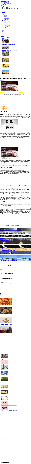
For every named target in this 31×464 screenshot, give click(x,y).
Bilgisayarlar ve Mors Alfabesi (4, 108)
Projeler (3, 30)
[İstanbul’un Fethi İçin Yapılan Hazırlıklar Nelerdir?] (5, 73)
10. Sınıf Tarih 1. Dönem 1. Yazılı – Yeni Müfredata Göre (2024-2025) (9, 410)
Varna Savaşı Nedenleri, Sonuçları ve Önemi (8, 44)
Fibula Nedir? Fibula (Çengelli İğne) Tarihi (5, 1)
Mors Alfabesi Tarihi (3, 106)
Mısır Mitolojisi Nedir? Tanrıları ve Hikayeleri (8, 250)
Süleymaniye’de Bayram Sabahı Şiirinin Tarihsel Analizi (7, 358)
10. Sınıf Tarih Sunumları (6, 24)
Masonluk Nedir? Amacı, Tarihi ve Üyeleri (6, 324)
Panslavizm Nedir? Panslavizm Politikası (5, 2)
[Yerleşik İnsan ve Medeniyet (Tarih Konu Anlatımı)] (5, 67)
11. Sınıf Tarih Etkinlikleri (6, 27)
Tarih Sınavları (2, 438)
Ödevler (3, 28)
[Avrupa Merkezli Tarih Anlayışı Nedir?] (4, 381)
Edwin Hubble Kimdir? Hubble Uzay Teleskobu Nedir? (9, 247)
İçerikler (2, 14)
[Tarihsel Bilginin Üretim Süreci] (4, 375)
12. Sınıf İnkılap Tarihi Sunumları (7, 25)
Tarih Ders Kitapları (5, 15)
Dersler (2, 11)
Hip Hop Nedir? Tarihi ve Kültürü (6, 240)
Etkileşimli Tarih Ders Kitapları (7, 16)
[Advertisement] (15, 99)
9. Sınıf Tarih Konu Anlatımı (6, 18)
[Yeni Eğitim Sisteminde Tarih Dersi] (4, 399)
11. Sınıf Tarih (3, 13)
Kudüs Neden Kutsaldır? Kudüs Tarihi (7, 257)
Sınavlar (2, 31)
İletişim (2, 35)
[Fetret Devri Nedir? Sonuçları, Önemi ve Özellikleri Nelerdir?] (5, 61)
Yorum (1, 293)
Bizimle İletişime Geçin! (3, 4)
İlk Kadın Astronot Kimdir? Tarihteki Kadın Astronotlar (10, 253)
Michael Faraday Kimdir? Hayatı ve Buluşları (8, 243)
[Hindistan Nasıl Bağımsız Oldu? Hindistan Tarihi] (6, 332)
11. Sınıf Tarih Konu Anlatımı (6, 19)
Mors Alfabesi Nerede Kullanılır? (4, 107)
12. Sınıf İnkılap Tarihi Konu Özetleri (7, 22)
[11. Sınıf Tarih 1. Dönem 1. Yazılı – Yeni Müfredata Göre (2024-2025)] (4, 404)
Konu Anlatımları (4, 17)
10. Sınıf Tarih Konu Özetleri (6, 21)
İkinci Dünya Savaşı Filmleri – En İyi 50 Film (8, 233)
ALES (3, 33)
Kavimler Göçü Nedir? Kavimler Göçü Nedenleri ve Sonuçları (11, 236)
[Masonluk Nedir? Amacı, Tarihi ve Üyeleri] (6, 323)
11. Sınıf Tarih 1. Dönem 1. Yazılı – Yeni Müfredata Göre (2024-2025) (9, 405)
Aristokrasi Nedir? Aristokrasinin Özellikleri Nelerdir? (9, 260)
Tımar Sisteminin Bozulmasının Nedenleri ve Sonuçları (10, 57)
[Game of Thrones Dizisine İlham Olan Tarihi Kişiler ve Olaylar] (6, 304)
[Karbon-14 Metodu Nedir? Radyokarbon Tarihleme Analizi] (4, 369)
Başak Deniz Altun (2, 223)
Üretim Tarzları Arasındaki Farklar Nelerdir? (6, 315)
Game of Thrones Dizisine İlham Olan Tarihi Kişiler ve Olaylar (8, 305)
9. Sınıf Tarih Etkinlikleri (6, 26)
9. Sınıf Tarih (3, 12)
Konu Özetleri (3, 20)
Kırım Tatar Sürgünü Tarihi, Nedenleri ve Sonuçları (6, 3)
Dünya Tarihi (1, 76)
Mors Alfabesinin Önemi (3, 109)
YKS (2, 32)
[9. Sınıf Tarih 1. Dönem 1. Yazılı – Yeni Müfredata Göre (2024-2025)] (4, 363)
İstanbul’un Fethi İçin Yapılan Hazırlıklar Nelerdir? (9, 74)
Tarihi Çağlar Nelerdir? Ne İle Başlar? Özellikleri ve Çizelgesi (11, 230)
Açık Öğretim (3, 34)
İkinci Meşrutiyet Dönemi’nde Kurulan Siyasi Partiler (9, 50)
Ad (0, 294)
